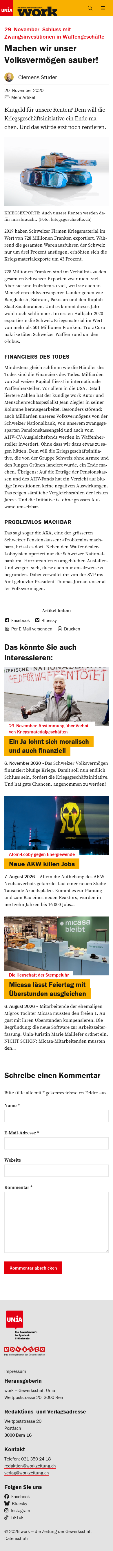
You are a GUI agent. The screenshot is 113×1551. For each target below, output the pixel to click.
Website (12, 1160)
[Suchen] (90, 8)
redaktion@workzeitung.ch (30, 1466)
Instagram (20, 1510)
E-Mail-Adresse (21, 1132)
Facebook (20, 1496)
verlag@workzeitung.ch (26, 1473)
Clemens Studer (37, 77)
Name (12, 1105)
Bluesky (19, 1503)
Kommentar (18, 1187)
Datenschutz (16, 1538)
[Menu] (103, 8)
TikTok (17, 1517)
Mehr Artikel (23, 97)
